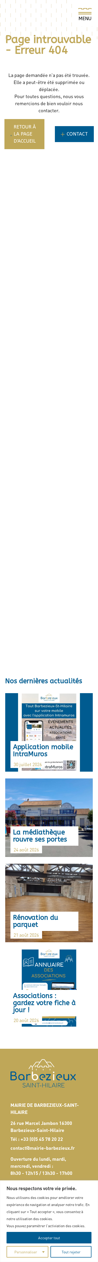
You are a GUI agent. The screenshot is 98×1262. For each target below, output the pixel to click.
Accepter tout (49, 1237)
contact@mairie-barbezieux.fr (42, 1148)
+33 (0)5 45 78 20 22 (42, 1139)
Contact (77, 134)
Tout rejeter (71, 1251)
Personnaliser (25, 1251)
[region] (49, 1221)
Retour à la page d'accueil (25, 134)
